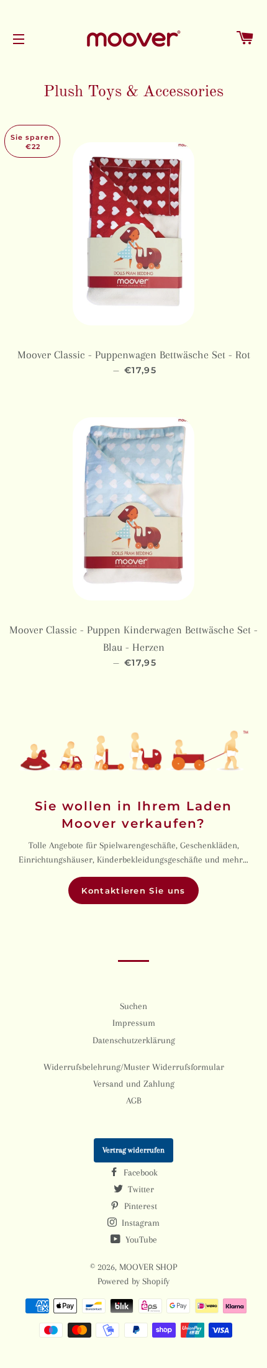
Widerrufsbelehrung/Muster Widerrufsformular (133, 1067)
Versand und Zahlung (133, 1084)
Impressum (133, 1023)
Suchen (133, 1006)
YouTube (140, 1239)
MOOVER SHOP (148, 1267)
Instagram (139, 1223)
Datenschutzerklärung (134, 1040)
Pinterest (139, 1206)
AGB (134, 1100)
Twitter (139, 1189)
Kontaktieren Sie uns (133, 890)
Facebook (139, 1172)
